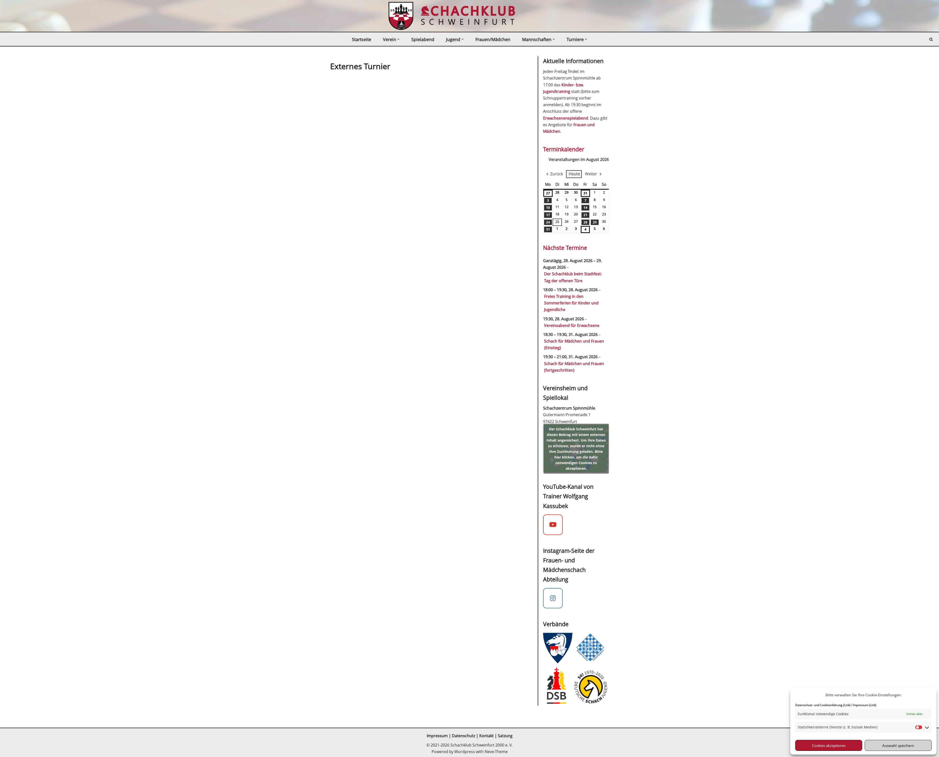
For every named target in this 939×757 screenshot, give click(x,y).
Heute (574, 174)
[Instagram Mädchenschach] (553, 598)
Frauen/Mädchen (492, 39)
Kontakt (487, 735)
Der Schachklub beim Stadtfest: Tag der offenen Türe (573, 277)
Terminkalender (563, 149)
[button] (398, 39)
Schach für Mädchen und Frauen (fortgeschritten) (574, 367)
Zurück (556, 174)
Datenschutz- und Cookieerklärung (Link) (822, 705)
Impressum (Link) (864, 705)
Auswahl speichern (898, 745)
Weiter (591, 174)
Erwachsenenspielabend (565, 118)
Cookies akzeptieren (829, 745)
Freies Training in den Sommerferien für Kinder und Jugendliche (571, 303)
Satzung (505, 735)
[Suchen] (931, 39)
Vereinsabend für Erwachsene (571, 325)
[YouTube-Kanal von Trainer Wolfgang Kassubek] (553, 524)
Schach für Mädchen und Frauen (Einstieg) (574, 344)
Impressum (437, 735)
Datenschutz (463, 735)
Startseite (361, 39)
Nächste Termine (565, 248)
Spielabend (422, 39)
